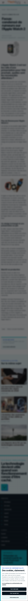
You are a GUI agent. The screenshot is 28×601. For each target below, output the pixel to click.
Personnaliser (14, 597)
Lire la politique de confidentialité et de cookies (12, 584)
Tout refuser (14, 589)
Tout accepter (14, 593)
